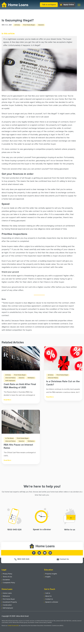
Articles (17, 25)
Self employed (10, 380)
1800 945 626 (23, 559)
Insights (48, 577)
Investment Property (10, 602)
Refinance (31, 377)
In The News (9, 438)
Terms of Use (7, 577)
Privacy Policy (7, 574)
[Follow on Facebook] (34, 553)
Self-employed (8, 608)
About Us (48, 596)
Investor (41, 25)
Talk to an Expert (49, 5)
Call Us (47, 593)
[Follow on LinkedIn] (39, 553)
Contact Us (64, 559)
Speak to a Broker (51, 602)
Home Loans (7, 593)
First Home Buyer (29, 25)
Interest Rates (10, 377)
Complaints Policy (9, 582)
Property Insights (51, 574)
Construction (7, 605)
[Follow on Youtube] (44, 553)
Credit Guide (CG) (13, 625)
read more (7, 399)
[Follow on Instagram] (50, 553)
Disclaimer (6, 579)
